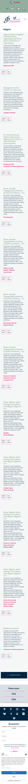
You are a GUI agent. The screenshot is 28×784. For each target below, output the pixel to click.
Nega (14, 776)
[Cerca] (23, 9)
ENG (12, 8)
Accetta (14, 772)
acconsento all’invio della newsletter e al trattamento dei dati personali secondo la (15, 746)
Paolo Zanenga (8, 490)
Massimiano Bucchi (9, 323)
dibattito (6, 433)
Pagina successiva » (15, 675)
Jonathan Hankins (9, 112)
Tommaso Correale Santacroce (13, 166)
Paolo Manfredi (8, 435)
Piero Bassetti (8, 217)
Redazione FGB (8, 65)
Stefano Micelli (8, 325)
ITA (7, 8)
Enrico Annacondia (9, 600)
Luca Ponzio (7, 272)
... (19, 62)
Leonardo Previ (8, 380)
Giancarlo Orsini (8, 545)
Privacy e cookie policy (6, 767)
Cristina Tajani (8, 488)
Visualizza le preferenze (14, 780)
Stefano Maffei (8, 547)
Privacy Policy (15, 748)
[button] (26, 754)
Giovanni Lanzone (9, 378)
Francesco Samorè (9, 376)
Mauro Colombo (8, 604)
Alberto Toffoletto (9, 270)
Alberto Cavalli (8, 268)
